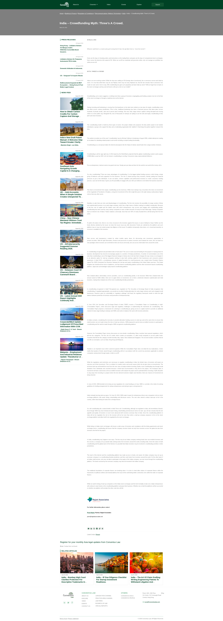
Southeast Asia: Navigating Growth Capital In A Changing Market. (69, 169)
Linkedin (64, 602)
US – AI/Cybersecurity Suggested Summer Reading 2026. (70, 246)
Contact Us (86, 606)
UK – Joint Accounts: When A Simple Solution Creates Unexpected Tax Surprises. (71, 195)
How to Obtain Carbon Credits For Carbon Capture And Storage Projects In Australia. (70, 115)
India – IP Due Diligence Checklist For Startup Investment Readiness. (111, 579)
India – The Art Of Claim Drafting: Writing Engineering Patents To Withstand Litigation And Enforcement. (146, 580)
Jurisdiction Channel (103, 595)
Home (61, 13)
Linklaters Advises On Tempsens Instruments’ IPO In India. (71, 60)
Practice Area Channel (103, 598)
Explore (85, 598)
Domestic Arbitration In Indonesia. (71, 68)
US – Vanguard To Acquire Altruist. (71, 75)
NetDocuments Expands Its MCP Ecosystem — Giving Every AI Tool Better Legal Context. (71, 85)
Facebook (72, 602)
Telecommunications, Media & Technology (108, 13)
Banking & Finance (71, 13)
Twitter (68, 602)
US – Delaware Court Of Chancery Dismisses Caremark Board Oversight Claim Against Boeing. (71, 274)
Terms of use (63, 618)
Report (98, 534)
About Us (85, 596)
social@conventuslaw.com (152, 602)
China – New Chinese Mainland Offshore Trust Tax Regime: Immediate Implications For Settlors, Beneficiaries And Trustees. (71, 224)
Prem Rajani (91, 512)
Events (84, 603)
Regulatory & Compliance (86, 13)
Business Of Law (101, 603)
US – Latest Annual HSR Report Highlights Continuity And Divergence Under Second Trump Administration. (71, 302)
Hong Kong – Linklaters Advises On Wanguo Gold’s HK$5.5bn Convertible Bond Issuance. (70, 49)
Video (84, 601)
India (123, 13)
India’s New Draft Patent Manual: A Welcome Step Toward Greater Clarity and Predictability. (71, 140)
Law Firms (99, 601)
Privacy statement (73, 618)
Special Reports (101, 606)
